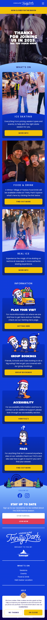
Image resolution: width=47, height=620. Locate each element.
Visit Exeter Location (23, 580)
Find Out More (23, 201)
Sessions (23, 570)
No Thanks (14, 612)
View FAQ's (23, 419)
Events (24, 573)
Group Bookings (23, 372)
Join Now (23, 521)
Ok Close (33, 612)
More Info (24, 133)
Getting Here (23, 326)
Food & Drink (23, 576)
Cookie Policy (23, 607)
